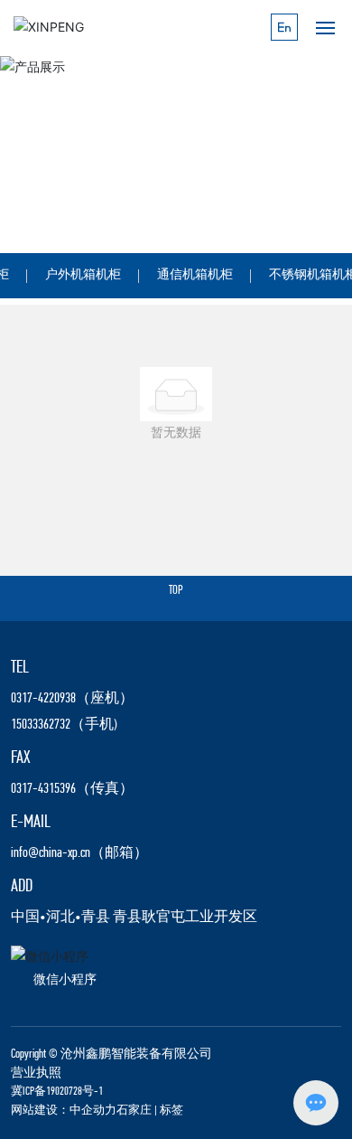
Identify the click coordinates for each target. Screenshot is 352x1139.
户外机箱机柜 (83, 275)
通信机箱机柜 (195, 275)
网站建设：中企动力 (63, 1110)
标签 (171, 1110)
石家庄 (134, 1110)
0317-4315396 (43, 789)
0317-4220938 (43, 699)
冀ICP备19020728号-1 (57, 1091)
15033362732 (40, 725)
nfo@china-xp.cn (52, 853)
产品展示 (67, 177)
